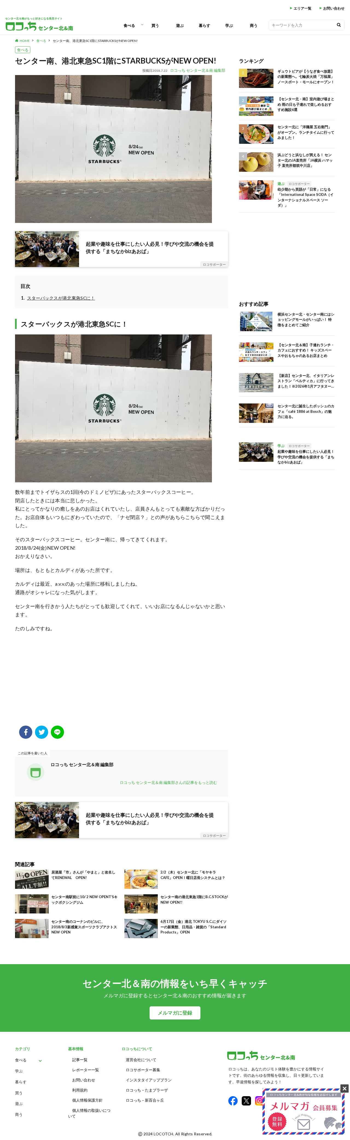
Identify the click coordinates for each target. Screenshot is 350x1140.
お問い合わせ (334, 8)
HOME (25, 41)
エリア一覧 (302, 8)
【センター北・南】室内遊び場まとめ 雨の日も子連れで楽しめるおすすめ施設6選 (306, 104)
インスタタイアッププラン (149, 1080)
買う (155, 25)
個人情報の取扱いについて (89, 1113)
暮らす (204, 25)
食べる (129, 25)
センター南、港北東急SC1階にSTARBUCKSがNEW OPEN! (95, 41)
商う (254, 25)
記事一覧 (80, 1059)
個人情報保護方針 (87, 1100)
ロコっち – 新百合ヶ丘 (145, 1100)
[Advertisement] (121, 681)
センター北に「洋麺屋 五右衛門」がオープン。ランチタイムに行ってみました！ (306, 132)
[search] (338, 25)
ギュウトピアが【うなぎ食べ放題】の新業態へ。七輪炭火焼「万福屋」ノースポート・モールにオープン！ (306, 76)
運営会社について (141, 1059)
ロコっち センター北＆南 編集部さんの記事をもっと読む (168, 782)
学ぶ (229, 25)
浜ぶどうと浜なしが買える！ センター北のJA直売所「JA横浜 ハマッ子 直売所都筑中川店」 (305, 160)
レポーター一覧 (85, 1069)
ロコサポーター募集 (143, 1069)
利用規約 (80, 1090)
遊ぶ (180, 25)
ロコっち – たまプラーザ (147, 1090)
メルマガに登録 (175, 1013)
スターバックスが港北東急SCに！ (61, 297)
